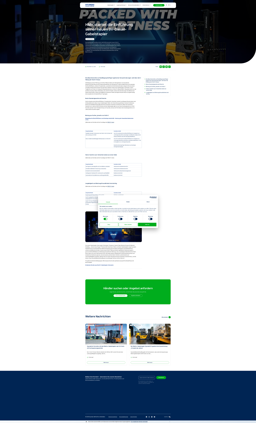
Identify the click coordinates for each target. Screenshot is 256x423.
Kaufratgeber (122, 397)
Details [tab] (128, 201)
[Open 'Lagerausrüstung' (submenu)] (126, 5)
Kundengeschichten (124, 401)
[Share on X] (163, 67)
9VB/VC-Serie (110, 122)
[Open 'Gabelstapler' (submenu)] (114, 5)
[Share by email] (169, 67)
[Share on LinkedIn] (166, 67)
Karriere (133, 403)
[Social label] (146, 417)
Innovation (134, 399)
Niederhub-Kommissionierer (100, 409)
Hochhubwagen (98, 402)
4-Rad (88, 400)
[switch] (120, 219)
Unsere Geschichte (135, 397)
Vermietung (112, 400)
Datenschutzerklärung (112, 416)
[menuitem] (111, 5)
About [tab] (148, 201)
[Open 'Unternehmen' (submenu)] (150, 5)
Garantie (111, 402)
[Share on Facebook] (160, 67)
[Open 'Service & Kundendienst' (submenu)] (140, 5)
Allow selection (128, 224)
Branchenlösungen (123, 399)
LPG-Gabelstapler (88, 405)
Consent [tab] (108, 202)
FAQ (120, 405)
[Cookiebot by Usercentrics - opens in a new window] (151, 197)
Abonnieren (161, 377)
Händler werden (135, 401)
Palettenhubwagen (99, 397)
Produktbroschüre (123, 403)
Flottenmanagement (114, 404)
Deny (109, 224)
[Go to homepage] (89, 389)
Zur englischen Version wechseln (139, 421)
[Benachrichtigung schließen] (170, 422)
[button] (158, 5)
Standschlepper (98, 407)
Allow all (147, 224)
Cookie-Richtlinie (133, 416)
